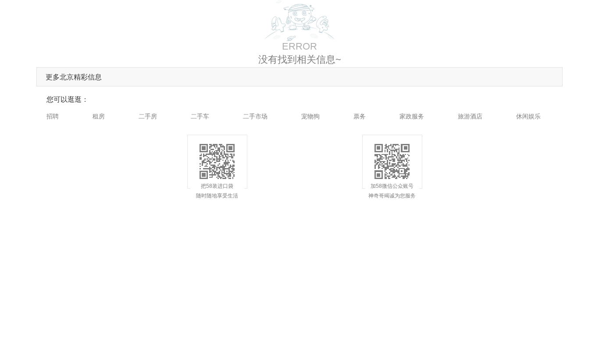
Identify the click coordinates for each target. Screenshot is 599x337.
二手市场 (255, 116)
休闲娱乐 (528, 116)
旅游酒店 (470, 116)
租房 (99, 116)
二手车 (200, 116)
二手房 (148, 116)
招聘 (52, 116)
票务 (359, 116)
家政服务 (411, 116)
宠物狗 (310, 116)
